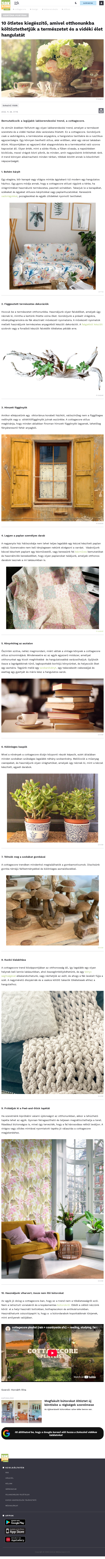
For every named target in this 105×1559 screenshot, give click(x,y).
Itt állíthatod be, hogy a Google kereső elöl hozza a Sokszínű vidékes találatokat (56, 1433)
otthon (67, 9)
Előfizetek (88, 3)
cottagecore (20, 9)
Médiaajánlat (11, 1506)
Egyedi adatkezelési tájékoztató (20, 1500)
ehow (101, 948)
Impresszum (10, 1489)
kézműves (81, 551)
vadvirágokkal (9, 196)
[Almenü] (16, 3)
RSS (7, 1473)
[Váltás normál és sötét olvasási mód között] (76, 3)
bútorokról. (64, 1305)
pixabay (100, 631)
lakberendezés (51, 9)
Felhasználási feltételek (17, 1495)
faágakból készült (92, 324)
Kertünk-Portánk (15, 15)
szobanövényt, (48, 667)
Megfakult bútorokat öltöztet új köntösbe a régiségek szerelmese (69, 1403)
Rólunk (8, 1484)
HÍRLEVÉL (9, 1478)
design (35, 9)
